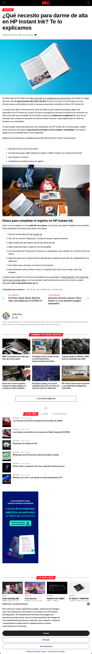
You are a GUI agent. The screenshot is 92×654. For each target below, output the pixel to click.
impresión (46, 289)
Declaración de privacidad (56, 651)
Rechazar (46, 640)
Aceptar (46, 633)
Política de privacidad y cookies (36, 651)
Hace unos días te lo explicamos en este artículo (50, 98)
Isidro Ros (30, 35)
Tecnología (57, 289)
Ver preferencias (46, 646)
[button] (88, 604)
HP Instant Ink (36, 234)
